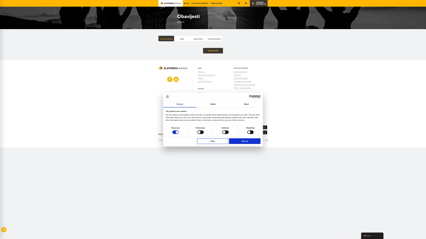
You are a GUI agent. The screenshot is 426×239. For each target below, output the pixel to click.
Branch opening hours (206, 75)
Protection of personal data (244, 85)
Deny (213, 141)
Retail (186, 3)
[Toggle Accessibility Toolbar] (3, 229)
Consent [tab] (179, 104)
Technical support (241, 78)
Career (200, 78)
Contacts (237, 75)
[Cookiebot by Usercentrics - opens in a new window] (250, 96)
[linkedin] (176, 79)
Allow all (244, 141)
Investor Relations (205, 81)
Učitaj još (213, 51)
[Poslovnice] (239, 3)
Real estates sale (240, 72)
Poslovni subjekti (199, 3)
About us (201, 72)
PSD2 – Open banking (242, 88)
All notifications (166, 39)
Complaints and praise (242, 81)
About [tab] (246, 104)
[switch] (200, 132)
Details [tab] (213, 104)
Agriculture (216, 3)
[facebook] (170, 79)
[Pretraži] (246, 3)
